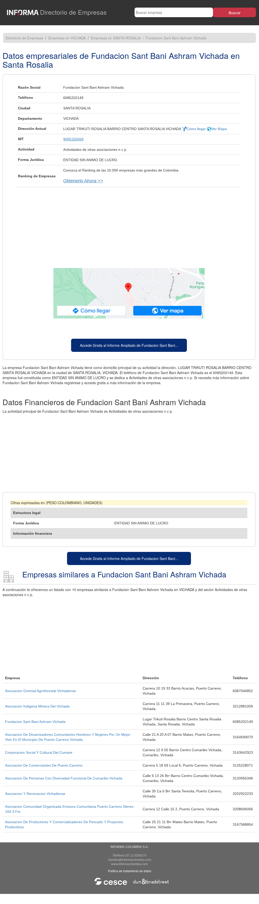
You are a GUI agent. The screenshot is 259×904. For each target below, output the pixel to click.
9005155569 (73, 139)
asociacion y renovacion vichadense (35, 794)
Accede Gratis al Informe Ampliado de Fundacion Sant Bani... (129, 345)
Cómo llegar (196, 129)
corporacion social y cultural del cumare (38, 752)
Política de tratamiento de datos (129, 871)
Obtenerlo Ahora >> (83, 180)
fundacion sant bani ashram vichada (35, 722)
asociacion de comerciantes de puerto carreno (43, 765)
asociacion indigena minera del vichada (37, 706)
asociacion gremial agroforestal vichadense (40, 691)
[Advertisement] (129, 225)
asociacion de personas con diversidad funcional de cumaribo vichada (63, 778)
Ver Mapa (219, 129)
